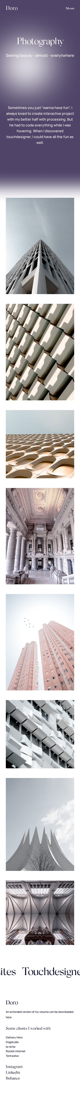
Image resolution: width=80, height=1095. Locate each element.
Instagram (14, 1067)
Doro (12, 8)
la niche (10, 1046)
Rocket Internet (15, 1051)
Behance (13, 1078)
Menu (70, 8)
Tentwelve (12, 1056)
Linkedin (13, 1073)
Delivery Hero (14, 1037)
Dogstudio (12, 1042)
